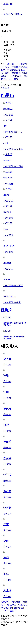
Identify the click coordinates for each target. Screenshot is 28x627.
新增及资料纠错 (13, 14)
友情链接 (18, 607)
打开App (5, 87)
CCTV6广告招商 (9, 610)
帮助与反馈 (6, 607)
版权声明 (11, 604)
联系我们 (22, 604)
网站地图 (16, 601)
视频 (6, 309)
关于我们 (5, 601)
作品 (7, 95)
